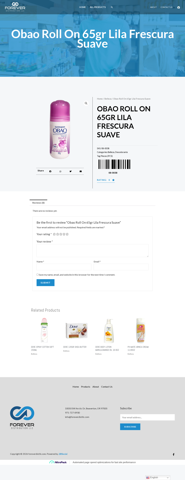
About (153, 7)
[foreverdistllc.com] (15, 6)
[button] (50, 171)
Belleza (107, 98)
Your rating (44, 234)
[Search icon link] (112, 7)
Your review (45, 241)
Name (40, 261)
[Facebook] (178, 7)
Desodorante (121, 152)
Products (85, 386)
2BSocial (63, 454)
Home (82, 7)
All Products (98, 7)
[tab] (38, 203)
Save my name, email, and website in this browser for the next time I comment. (77, 274)
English (154, 477)
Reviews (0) (38, 202)
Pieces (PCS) (107, 156)
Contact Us (167, 7)
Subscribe (130, 426)
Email (97, 261)
